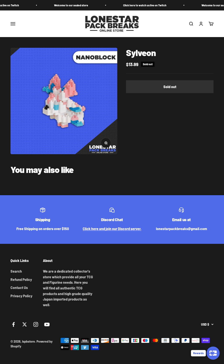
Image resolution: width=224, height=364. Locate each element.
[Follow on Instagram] (36, 324)
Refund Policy (21, 279)
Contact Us (19, 287)
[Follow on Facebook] (13, 324)
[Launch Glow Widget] (213, 353)
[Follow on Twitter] (25, 324)
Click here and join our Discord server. (112, 229)
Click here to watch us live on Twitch (138, 5)
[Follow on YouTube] (47, 324)
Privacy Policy (21, 296)
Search (16, 271)
